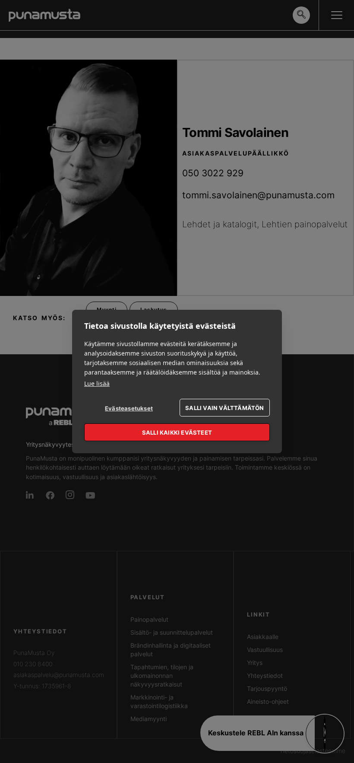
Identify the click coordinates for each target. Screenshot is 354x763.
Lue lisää (97, 383)
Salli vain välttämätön (224, 407)
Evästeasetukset (129, 408)
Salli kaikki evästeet (177, 432)
